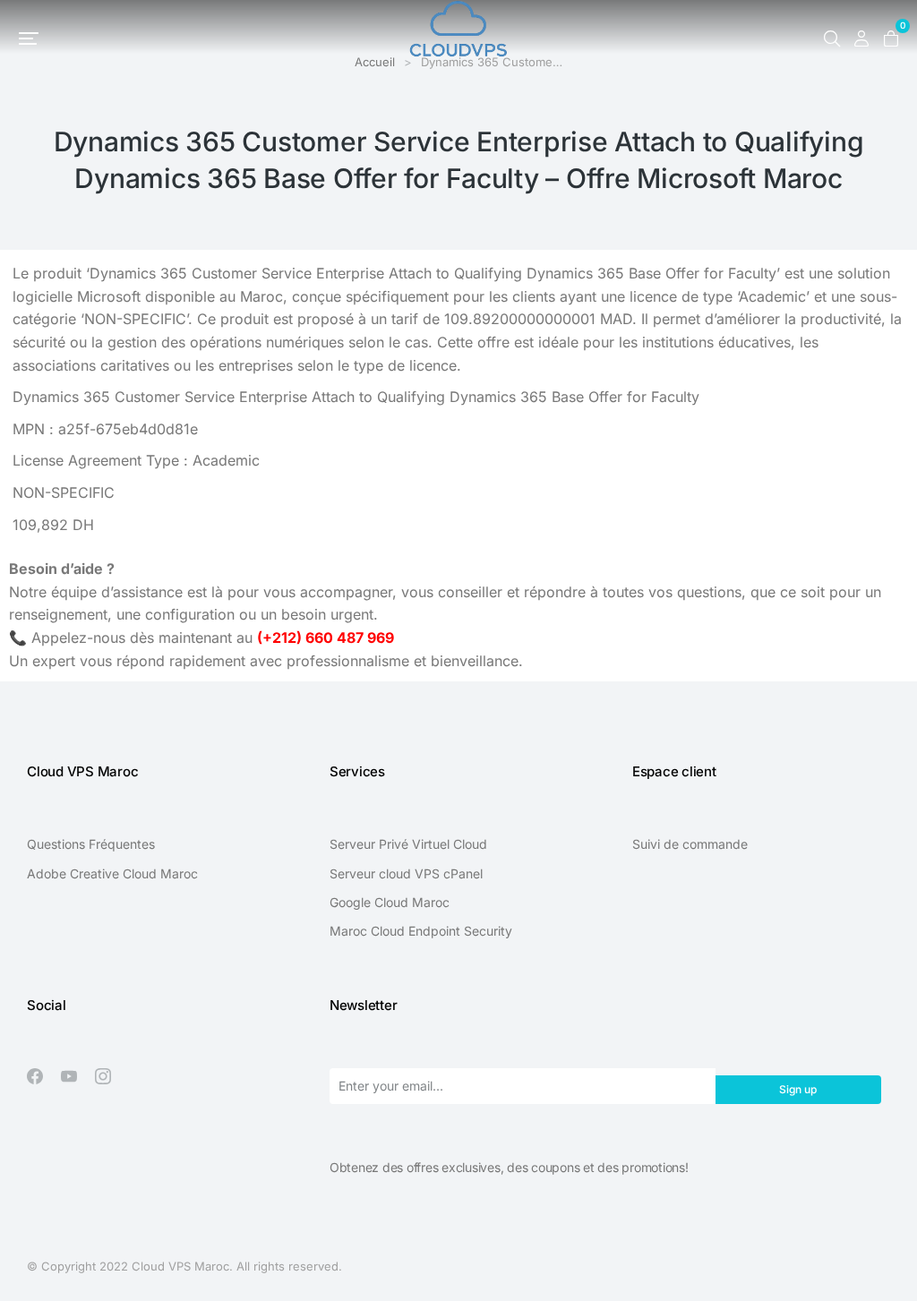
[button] (28, 38)
